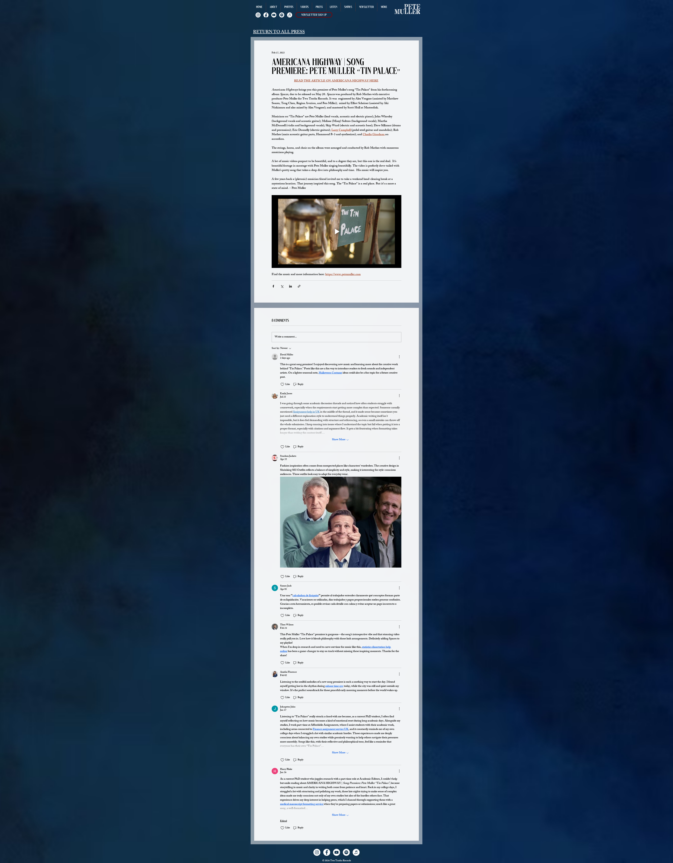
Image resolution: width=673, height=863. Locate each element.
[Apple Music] (289, 15)
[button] (383, 7)
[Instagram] (258, 15)
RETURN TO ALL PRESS (279, 32)
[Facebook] (265, 15)
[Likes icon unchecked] (282, 384)
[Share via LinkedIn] (290, 286)
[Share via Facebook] (273, 286)
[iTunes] (356, 852)
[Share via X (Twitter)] (282, 286)
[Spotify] (281, 15)
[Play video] (336, 231)
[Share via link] (299, 286)
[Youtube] (273, 15)
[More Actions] (399, 357)
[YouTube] (336, 852)
